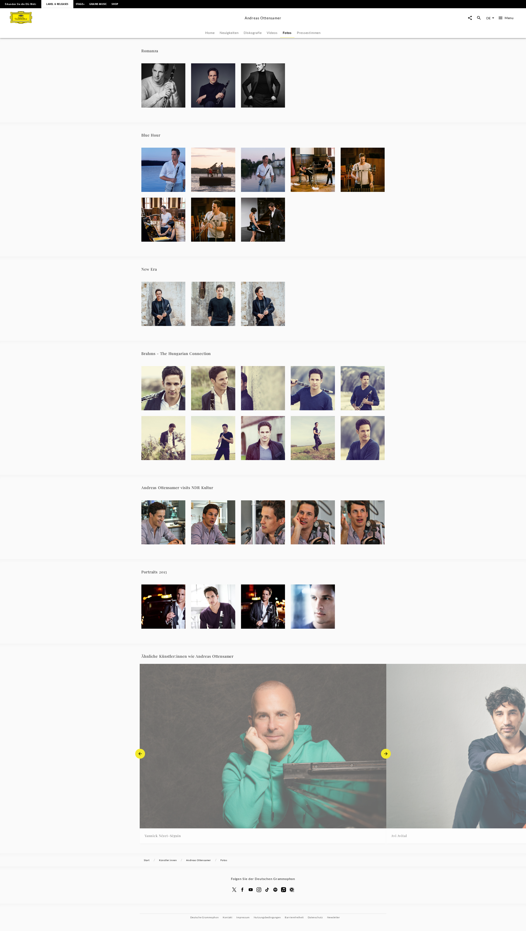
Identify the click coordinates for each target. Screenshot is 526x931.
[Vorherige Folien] (140, 754)
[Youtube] (251, 890)
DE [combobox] (488, 18)
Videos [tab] (272, 33)
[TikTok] (267, 890)
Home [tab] (210, 33)
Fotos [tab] (287, 33)
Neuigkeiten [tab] (229, 33)
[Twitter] (234, 890)
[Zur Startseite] (125, 22)
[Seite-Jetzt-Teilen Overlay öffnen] (470, 18)
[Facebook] (242, 890)
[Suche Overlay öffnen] (479, 18)
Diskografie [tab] (253, 33)
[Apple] (283, 890)
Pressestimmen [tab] (309, 33)
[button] (163, 85)
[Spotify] (275, 890)
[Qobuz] (292, 890)
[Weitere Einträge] (386, 754)
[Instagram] (259, 890)
